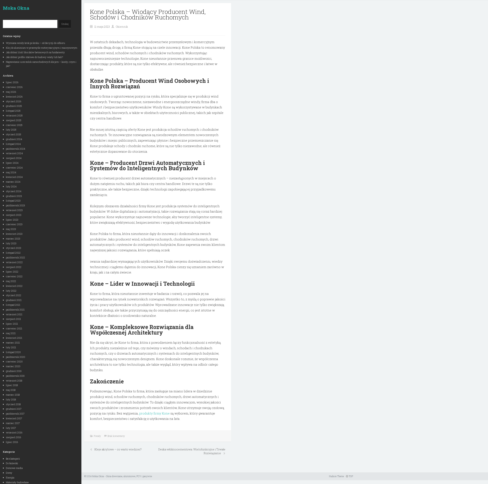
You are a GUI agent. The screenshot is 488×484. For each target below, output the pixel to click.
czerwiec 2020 (14, 361)
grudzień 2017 (14, 409)
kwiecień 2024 (14, 177)
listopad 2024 (13, 144)
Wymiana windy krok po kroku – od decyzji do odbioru (35, 43)
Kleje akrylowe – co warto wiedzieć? (118, 449)
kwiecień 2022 (14, 286)
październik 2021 (15, 309)
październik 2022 (15, 257)
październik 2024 (15, 148)
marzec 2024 (13, 181)
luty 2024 (11, 186)
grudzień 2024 (14, 139)
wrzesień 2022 (14, 262)
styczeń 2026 (13, 101)
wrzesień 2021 (14, 314)
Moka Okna (16, 8)
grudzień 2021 (14, 300)
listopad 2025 (13, 110)
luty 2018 (11, 399)
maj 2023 (11, 229)
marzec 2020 (13, 366)
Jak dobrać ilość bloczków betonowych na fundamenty (35, 52)
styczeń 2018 (13, 404)
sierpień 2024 (14, 158)
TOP (350, 476)
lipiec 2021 (12, 323)
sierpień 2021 (13, 319)
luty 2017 (11, 428)
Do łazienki (12, 463)
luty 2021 (11, 347)
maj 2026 (11, 92)
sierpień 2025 (13, 120)
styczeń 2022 (13, 295)
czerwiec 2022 (14, 276)
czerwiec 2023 (14, 224)
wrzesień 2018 (14, 380)
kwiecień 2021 (14, 338)
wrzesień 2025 (14, 115)
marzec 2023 (13, 238)
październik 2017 (15, 413)
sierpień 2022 (13, 267)
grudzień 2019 (14, 371)
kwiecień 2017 (14, 418)
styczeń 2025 (13, 134)
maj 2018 (11, 390)
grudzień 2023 (14, 196)
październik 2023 (15, 205)
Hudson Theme (336, 476)
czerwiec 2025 (14, 125)
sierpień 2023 (13, 215)
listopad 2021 (13, 305)
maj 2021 (11, 333)
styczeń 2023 (13, 248)
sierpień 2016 (13, 437)
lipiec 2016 (12, 442)
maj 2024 (11, 172)
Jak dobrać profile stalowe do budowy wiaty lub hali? (34, 57)
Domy (9, 472)
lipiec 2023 (12, 219)
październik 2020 (15, 357)
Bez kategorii (13, 458)
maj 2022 (11, 281)
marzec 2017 (13, 423)
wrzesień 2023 (14, 210)
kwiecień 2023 (14, 234)
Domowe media (14, 468)
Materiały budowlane (17, 482)
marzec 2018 (13, 394)
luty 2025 (11, 129)
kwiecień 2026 (14, 96)
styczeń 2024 (13, 191)
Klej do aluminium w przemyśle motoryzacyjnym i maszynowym (41, 47)
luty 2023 (11, 243)
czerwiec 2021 (14, 328)
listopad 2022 (13, 252)
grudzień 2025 (14, 106)
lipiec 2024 (12, 163)
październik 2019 (15, 376)
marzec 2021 (13, 342)
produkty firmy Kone (154, 413)
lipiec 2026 (12, 82)
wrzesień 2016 (14, 432)
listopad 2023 (13, 200)
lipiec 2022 (12, 271)
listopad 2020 (13, 352)
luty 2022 (11, 290)
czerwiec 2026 (14, 87)
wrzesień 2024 (14, 153)
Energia (10, 477)
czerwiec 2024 (14, 167)
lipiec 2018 (12, 385)
